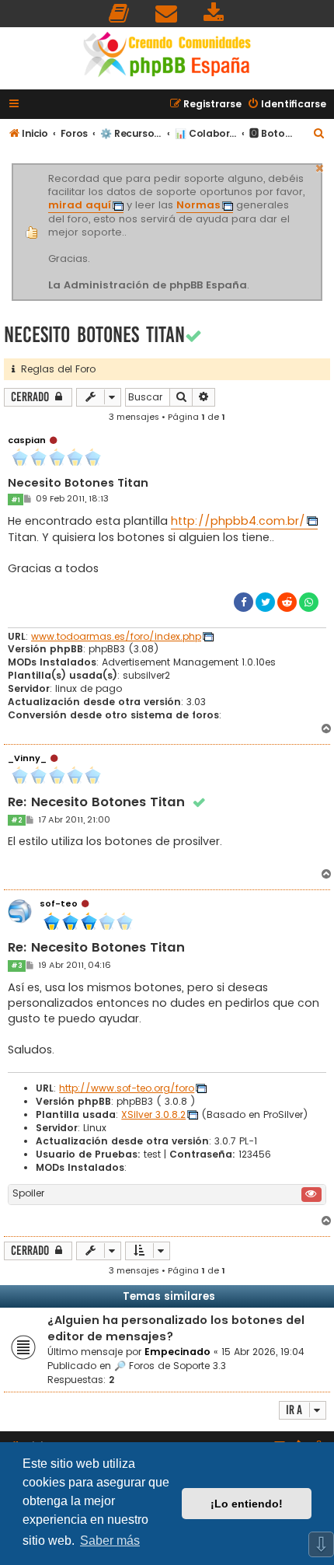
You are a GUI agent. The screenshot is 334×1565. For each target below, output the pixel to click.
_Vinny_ (27, 758)
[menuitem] (119, 13)
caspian (27, 440)
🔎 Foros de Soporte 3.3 (170, 1365)
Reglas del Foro (55, 369)
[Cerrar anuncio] (320, 166)
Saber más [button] (110, 1540)
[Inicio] (167, 56)
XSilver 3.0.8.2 (153, 1115)
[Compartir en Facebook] (243, 602)
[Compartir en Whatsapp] (308, 602)
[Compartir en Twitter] (265, 602)
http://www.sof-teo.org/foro (126, 1088)
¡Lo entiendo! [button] (246, 1503)
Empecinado (177, 1351)
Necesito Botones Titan (94, 335)
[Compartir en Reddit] (287, 602)
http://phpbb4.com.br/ (238, 521)
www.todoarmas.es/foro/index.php (116, 637)
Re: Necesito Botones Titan (107, 803)
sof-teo (59, 903)
